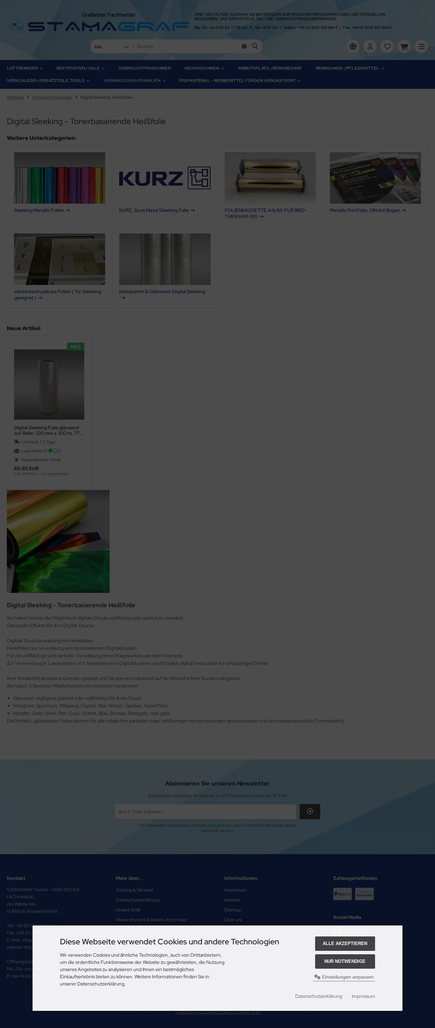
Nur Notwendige (344, 961)
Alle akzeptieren (345, 943)
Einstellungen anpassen (347, 977)
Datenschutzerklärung (318, 996)
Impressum (363, 996)
